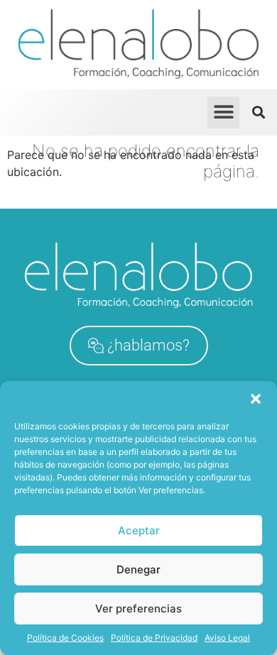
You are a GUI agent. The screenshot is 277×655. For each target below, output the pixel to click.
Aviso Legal (227, 637)
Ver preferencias (138, 608)
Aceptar (139, 530)
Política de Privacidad (154, 637)
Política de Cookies (65, 637)
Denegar (138, 569)
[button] (256, 399)
